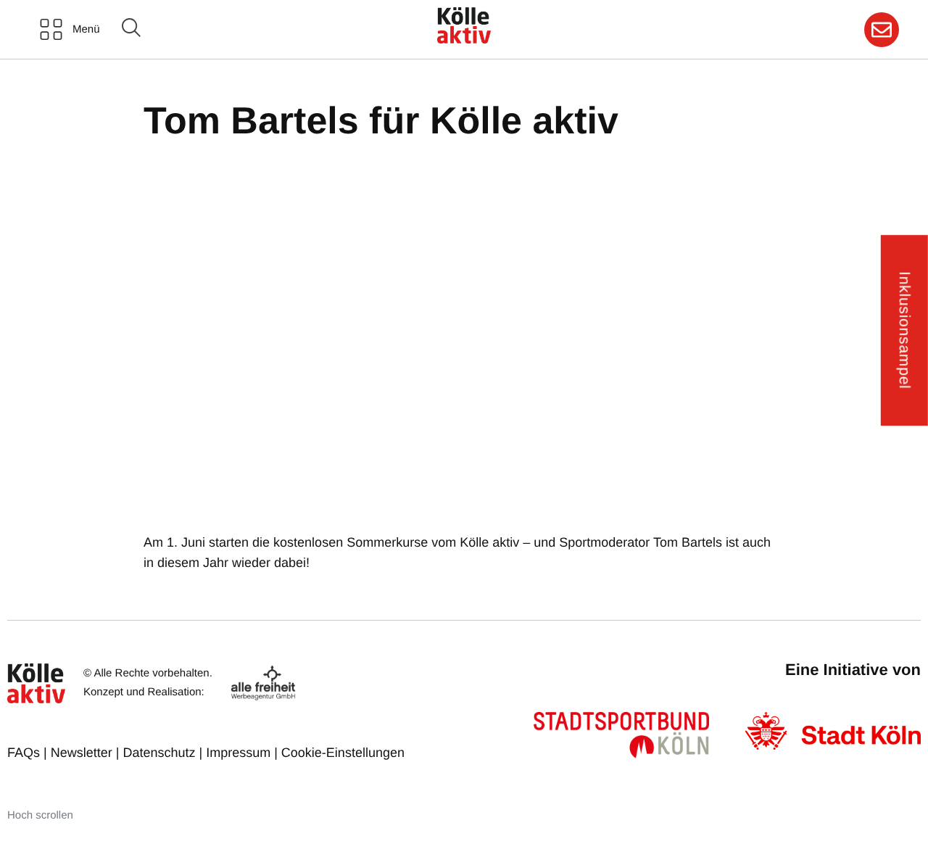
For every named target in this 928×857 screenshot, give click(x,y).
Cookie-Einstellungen (343, 752)
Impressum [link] (238, 752)
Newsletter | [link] (87, 752)
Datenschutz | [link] (164, 752)
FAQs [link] (23, 752)
